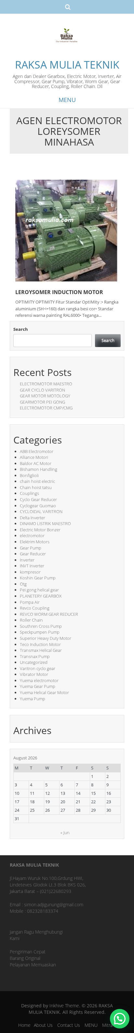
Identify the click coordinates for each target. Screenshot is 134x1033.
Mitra (107, 1025)
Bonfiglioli (29, 475)
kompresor (30, 572)
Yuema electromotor (39, 680)
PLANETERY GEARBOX (40, 596)
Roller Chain (31, 620)
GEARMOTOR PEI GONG (42, 402)
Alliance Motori (34, 457)
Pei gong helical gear (39, 590)
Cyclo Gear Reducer (38, 499)
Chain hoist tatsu (36, 487)
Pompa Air (30, 602)
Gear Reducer (33, 554)
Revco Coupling (34, 608)
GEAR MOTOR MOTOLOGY (45, 396)
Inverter (27, 560)
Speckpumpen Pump (40, 632)
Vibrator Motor (34, 674)
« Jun (65, 832)
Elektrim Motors (34, 542)
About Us (43, 1025)
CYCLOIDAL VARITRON (41, 511)
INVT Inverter (32, 566)
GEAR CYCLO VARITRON (42, 390)
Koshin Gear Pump (38, 578)
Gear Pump (30, 548)
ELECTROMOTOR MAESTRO (46, 384)
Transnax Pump (35, 656)
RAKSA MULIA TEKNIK (67, 64)
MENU (91, 1025)
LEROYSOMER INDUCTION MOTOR (59, 292)
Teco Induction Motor (40, 644)
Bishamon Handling (38, 469)
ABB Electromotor (36, 451)
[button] (119, 1018)
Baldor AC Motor (35, 463)
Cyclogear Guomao (38, 506)
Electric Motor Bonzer (40, 530)
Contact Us (68, 1025)
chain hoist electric (37, 481)
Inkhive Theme (64, 1005)
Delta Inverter (32, 518)
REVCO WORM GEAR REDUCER (49, 614)
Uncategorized (33, 662)
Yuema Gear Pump (37, 686)
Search (20, 329)
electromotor (32, 535)
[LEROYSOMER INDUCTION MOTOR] (67, 231)
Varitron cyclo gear (37, 668)
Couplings (29, 493)
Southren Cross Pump (41, 626)
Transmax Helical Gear (41, 650)
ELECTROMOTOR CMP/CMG (46, 408)
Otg (23, 584)
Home (24, 1025)
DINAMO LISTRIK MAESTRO (45, 523)
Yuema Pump (32, 699)
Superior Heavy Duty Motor (45, 638)
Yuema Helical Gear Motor (44, 692)
